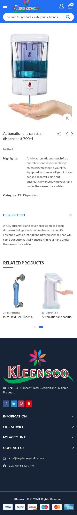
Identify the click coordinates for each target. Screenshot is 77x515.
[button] (67, 118)
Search (68, 17)
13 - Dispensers (28, 195)
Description (14, 215)
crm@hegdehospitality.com (26, 458)
